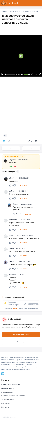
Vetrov (12, 191)
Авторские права (7, 399)
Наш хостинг (6, 403)
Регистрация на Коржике (10, 384)
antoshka (13, 220)
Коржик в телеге (7, 388)
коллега (12, 274)
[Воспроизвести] (2, 74)
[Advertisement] (21, 106)
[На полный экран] (39, 74)
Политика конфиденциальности (13, 396)
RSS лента (5, 407)
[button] (23, 185)
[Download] (36, 74)
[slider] (10, 74)
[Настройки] (32, 74)
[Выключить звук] (22, 74)
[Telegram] (2, 374)
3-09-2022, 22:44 (14, 11)
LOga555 (12, 160)
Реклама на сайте (7, 392)
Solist (11, 248)
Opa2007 (13, 261)
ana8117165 (14, 235)
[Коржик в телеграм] (4, 141)
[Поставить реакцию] (5, 135)
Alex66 (15, 204)
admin (27, 11)
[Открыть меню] (37, 3)
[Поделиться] (9, 141)
